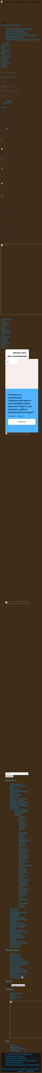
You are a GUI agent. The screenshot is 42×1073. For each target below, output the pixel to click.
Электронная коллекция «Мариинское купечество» (19, 914)
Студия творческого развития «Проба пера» (18, 931)
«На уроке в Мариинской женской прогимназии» (24, 858)
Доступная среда (16, 941)
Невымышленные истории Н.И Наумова (18, 924)
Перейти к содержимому (10, 25)
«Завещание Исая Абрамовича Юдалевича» (23, 887)
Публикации (14, 807)
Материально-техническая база (16, 934)
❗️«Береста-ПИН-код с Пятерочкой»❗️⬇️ (18, 976)
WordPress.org (15, 1050)
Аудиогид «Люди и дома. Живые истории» (21, 813)
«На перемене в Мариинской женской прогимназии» (24, 850)
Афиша (12, 995)
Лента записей (15, 1047)
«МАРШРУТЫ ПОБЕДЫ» (14, 37)
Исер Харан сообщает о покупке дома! (23, 895)
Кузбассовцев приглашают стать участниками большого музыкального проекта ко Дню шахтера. (19, 970)
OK (9, 776)
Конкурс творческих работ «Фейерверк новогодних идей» (5, 48)
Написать (22, 422)
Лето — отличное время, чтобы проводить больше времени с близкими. (19, 963)
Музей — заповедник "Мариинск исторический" (20, 1069)
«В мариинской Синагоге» (23, 832)
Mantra (20, 1071)
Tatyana (9, 101)
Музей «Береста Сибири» (15, 31)
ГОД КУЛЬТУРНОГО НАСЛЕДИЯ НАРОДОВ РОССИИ (18, 919)
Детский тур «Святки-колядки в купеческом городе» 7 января (5, 61)
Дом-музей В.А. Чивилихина (16, 33)
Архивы (8, 985)
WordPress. (29, 1071)
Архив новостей (15, 993)
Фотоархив (14, 908)
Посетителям (15, 946)
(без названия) (15, 954)
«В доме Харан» (22, 828)
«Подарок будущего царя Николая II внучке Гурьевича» (23, 821)
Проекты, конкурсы (17, 800)
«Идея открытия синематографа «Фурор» (24, 839)
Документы (14, 797)
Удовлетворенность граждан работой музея (22, 39)
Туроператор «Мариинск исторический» (21, 35)
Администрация (16, 795)
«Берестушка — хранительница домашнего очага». (17, 957)
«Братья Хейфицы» (23, 844)
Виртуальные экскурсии (18, 809)
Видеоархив (14, 910)
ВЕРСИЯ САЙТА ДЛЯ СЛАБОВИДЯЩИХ (17, 354)
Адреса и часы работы (18, 798)
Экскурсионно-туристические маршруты (19, 790)
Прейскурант (14, 793)
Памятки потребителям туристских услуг (18, 943)
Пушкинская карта (16, 784)
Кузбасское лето (16, 997)
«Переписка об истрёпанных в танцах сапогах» (23, 903)
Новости (4, 107)
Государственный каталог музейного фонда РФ (19, 803)
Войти (12, 1045)
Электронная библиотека (19, 806)
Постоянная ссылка (5, 320)
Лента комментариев (17, 1049)
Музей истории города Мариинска (18, 29)
